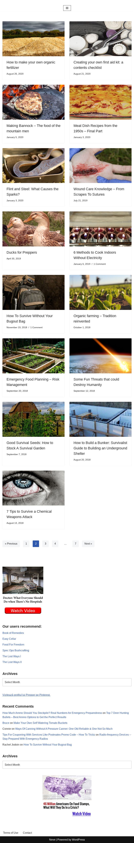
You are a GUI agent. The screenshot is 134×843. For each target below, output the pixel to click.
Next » (88, 543)
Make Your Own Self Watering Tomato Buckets (40, 722)
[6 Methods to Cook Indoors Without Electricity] (100, 228)
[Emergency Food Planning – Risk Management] (33, 355)
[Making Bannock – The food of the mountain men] (33, 102)
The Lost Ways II (12, 662)
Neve (52, 839)
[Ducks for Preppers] (33, 228)
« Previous (11, 543)
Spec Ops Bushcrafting (15, 650)
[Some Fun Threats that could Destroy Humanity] (100, 355)
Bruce (5, 722)
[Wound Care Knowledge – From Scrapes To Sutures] (100, 165)
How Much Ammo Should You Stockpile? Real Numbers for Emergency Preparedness (52, 713)
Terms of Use (10, 832)
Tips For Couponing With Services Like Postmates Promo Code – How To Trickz (48, 734)
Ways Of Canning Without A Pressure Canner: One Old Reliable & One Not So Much (64, 728)
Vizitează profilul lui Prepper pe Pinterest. (26, 695)
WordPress (78, 839)
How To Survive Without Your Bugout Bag (48, 744)
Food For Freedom (13, 644)
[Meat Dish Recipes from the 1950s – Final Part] (100, 102)
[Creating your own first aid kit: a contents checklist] (100, 38)
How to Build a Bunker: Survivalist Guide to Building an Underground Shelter (100, 448)
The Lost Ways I (11, 656)
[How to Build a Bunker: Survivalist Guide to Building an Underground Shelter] (100, 419)
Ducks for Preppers (22, 252)
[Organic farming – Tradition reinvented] (100, 292)
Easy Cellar (9, 638)
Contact (27, 832)
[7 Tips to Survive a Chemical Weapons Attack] (33, 488)
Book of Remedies (13, 633)
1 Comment (100, 264)
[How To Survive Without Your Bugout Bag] (33, 292)
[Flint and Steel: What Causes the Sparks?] (33, 165)
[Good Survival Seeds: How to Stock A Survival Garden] (33, 419)
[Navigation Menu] (67, 8)
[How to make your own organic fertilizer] (33, 38)
